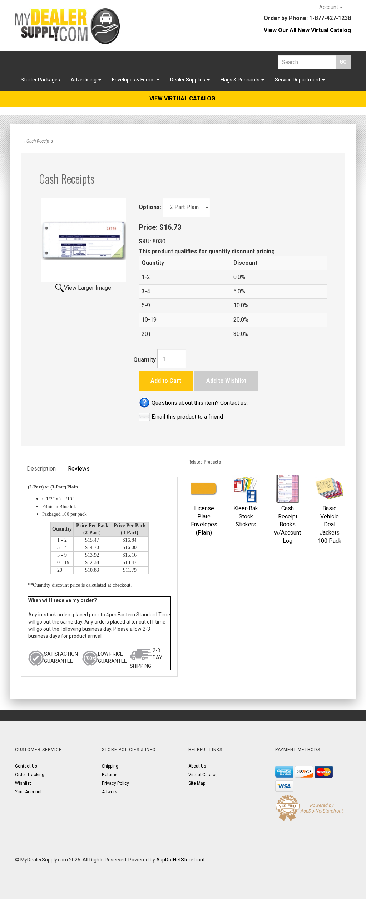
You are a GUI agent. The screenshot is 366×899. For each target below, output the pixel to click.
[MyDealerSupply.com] (67, 26)
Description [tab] (41, 468)
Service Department (298, 80)
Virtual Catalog (203, 774)
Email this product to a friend (187, 416)
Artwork (109, 791)
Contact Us (26, 766)
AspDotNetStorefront (180, 860)
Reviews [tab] (79, 468)
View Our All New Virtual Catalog (307, 30)
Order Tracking (29, 774)
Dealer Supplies (188, 80)
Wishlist (23, 783)
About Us (197, 766)
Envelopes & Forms (134, 80)
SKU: (146, 241)
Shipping (110, 766)
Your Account (28, 791)
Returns (110, 774)
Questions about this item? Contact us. (200, 402)
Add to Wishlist (226, 380)
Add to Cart (165, 380)
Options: (150, 207)
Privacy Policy (115, 783)
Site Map (196, 783)
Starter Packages (40, 80)
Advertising (84, 80)
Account (329, 7)
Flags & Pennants (241, 80)
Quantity (144, 359)
